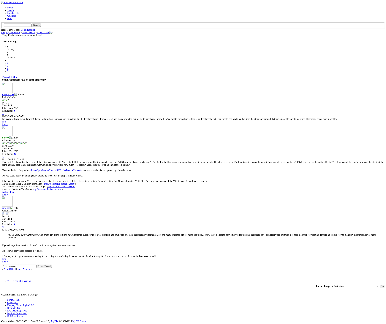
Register (31, 30)
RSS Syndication (15, 316)
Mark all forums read (17, 313)
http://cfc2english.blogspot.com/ (59, 184)
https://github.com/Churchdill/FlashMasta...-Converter (56, 170)
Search (10, 10)
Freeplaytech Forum (10, 32)
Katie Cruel (8, 94)
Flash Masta (43, 32)
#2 (3, 156)
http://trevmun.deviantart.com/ (47, 189)
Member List (13, 13)
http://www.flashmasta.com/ (61, 186)
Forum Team (13, 300)
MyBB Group (79, 321)
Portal (10, 7)
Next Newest (23, 269)
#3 (3, 227)
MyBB (54, 321)
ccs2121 (6, 208)
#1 (3, 113)
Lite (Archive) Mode (17, 310)
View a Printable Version (19, 281)
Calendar (11, 15)
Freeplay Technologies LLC (20, 305)
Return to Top (14, 308)
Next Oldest (10, 269)
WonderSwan (28, 32)
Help (9, 18)
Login (24, 30)
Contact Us (12, 302)
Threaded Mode (10, 77)
